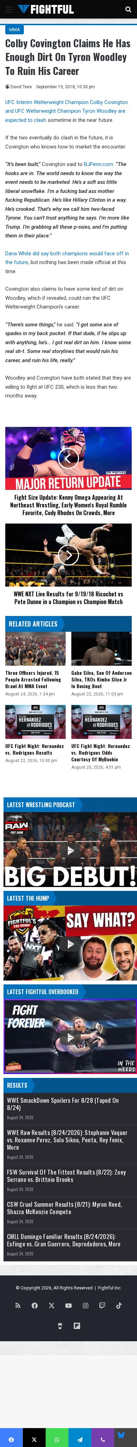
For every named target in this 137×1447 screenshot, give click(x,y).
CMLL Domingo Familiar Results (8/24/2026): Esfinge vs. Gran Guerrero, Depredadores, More (63, 1240)
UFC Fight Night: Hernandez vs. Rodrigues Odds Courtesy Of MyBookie (100, 752)
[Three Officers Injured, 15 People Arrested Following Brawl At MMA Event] (35, 649)
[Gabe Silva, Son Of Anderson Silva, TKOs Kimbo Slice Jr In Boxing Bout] (101, 649)
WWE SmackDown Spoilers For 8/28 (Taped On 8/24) (63, 1103)
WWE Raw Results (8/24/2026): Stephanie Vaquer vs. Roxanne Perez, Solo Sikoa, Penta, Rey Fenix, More (67, 1140)
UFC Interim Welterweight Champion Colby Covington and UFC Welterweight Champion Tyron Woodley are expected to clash (66, 111)
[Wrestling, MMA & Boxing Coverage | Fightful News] (46, 9)
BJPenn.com (98, 164)
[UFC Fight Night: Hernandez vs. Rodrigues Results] (35, 722)
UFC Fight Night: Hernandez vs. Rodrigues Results (34, 749)
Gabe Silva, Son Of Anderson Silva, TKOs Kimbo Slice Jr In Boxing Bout (101, 679)
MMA (14, 29)
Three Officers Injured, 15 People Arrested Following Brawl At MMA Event (33, 679)
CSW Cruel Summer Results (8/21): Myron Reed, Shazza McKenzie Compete (64, 1207)
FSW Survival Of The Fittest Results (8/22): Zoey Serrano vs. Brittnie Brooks (66, 1175)
